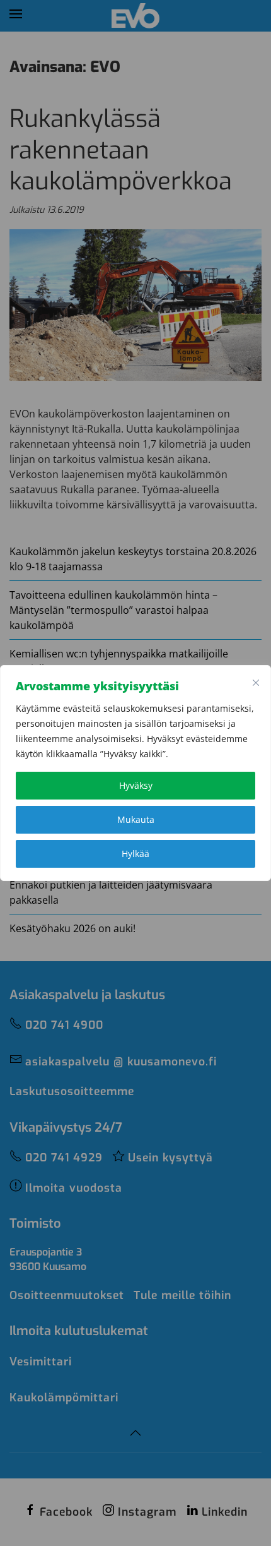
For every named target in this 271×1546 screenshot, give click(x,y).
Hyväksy (136, 785)
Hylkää (135, 854)
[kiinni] (256, 683)
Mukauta (135, 819)
